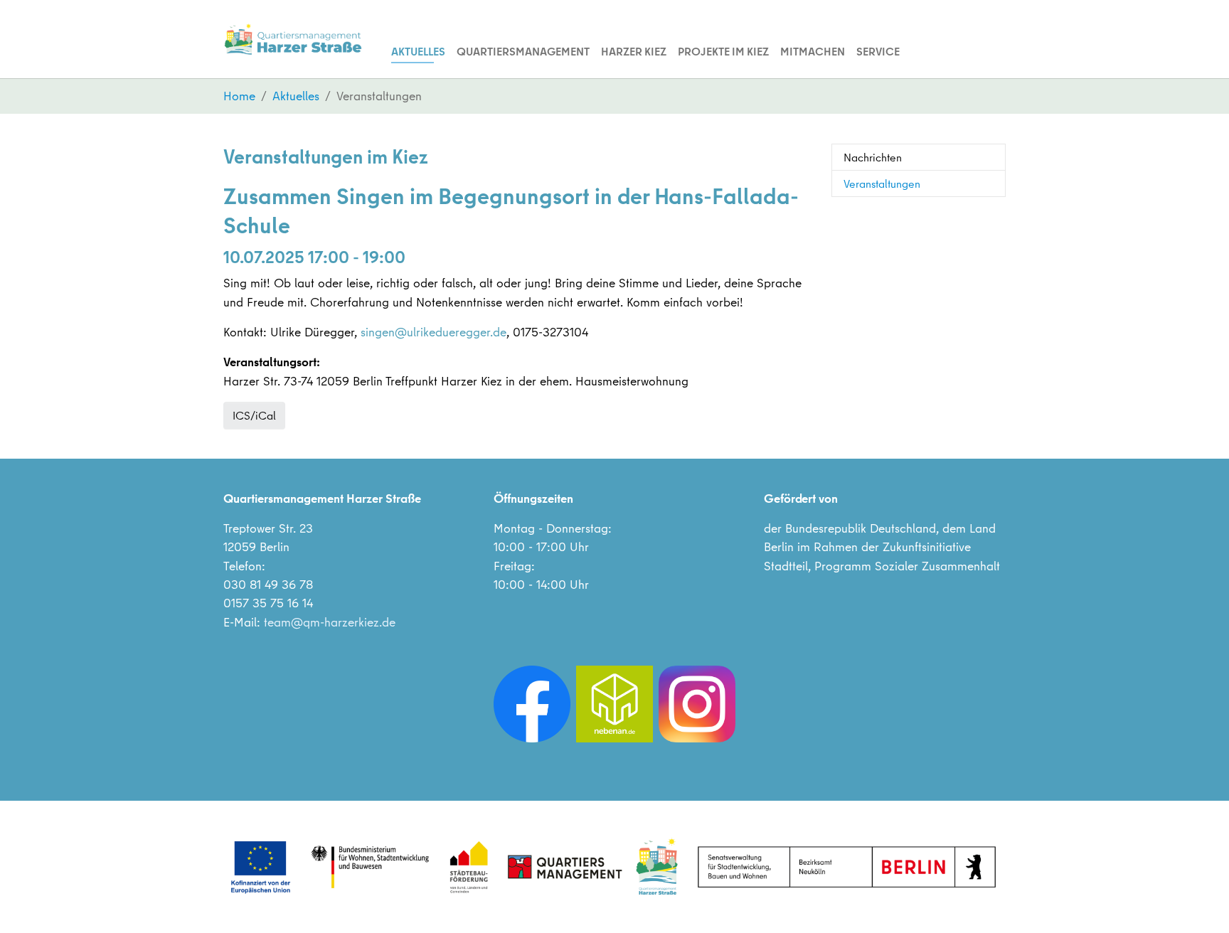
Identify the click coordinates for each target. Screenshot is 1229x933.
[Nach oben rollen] (1196, 900)
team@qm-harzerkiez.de (329, 622)
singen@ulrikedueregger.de (433, 332)
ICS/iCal (254, 415)
